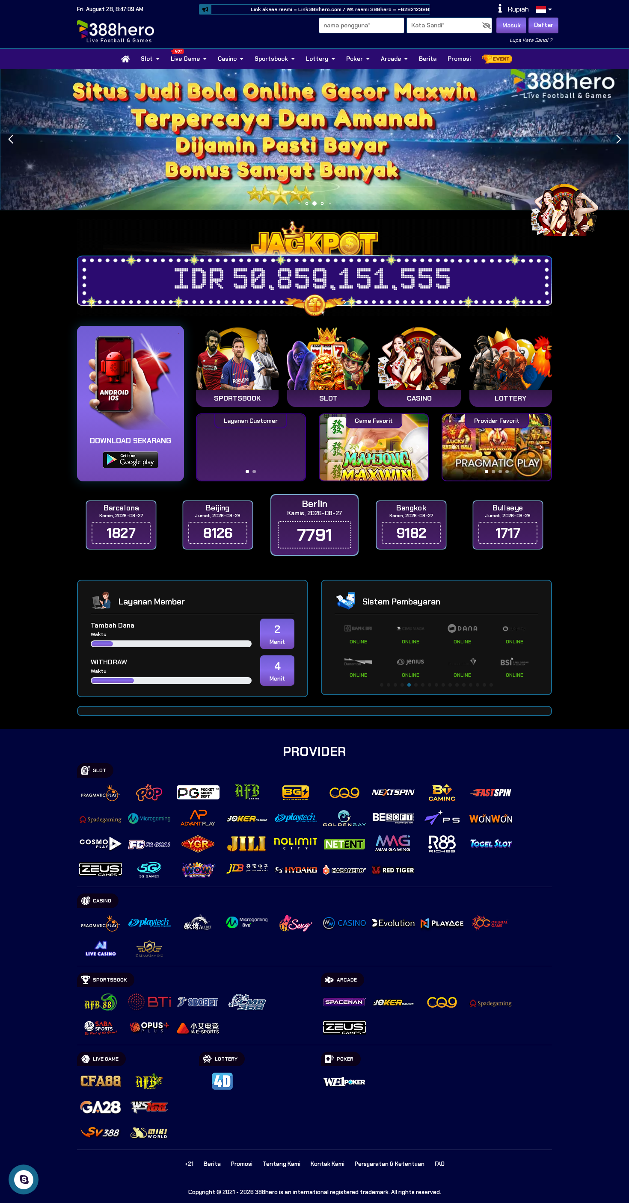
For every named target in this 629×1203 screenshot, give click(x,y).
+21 (188, 1164)
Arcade (391, 58)
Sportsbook (271, 58)
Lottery (317, 58)
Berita (427, 58)
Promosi (459, 58)
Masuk (511, 25)
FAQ (440, 1164)
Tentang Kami (281, 1164)
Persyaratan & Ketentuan (389, 1164)
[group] (496, 447)
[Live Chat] (569, 208)
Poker (354, 58)
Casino (227, 58)
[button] (618, 139)
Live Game (185, 58)
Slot (147, 58)
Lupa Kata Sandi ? (531, 40)
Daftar (543, 25)
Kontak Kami (327, 1164)
